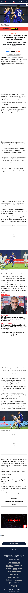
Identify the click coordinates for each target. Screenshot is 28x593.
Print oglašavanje (18, 556)
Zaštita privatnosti (19, 555)
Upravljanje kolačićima (14, 559)
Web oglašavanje (9, 556)
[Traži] (26, 2)
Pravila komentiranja (8, 555)
